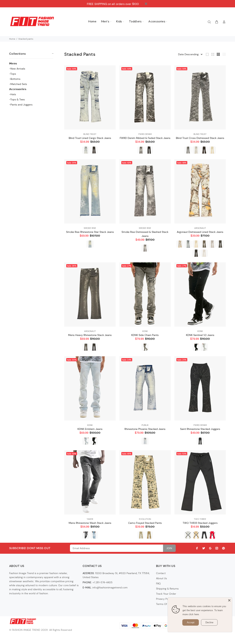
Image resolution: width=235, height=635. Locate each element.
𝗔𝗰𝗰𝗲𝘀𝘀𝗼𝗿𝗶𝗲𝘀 (17, 89)
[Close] (229, 600)
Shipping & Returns (167, 588)
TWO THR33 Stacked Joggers (200, 523)
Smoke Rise (90, 228)
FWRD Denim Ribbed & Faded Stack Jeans (145, 138)
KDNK (145, 331)
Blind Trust (89, 134)
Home (12, 38)
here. (197, 614)
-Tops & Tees (17, 99)
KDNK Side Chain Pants (145, 335)
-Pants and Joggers (20, 104)
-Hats (12, 94)
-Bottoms (14, 79)
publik (145, 425)
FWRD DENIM (145, 134)
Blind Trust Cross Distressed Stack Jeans (200, 138)
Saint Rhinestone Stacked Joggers (200, 429)
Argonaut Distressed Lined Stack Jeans (200, 232)
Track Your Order (166, 593)
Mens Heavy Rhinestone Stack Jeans (90, 335)
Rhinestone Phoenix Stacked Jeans (144, 429)
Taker (90, 519)
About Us (161, 578)
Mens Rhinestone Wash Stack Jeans (90, 523)
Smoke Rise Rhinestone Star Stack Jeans (90, 232)
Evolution (145, 519)
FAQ (158, 583)
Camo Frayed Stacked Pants (145, 523)
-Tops (12, 73)
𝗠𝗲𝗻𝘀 (13, 63)
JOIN (169, 548)
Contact (161, 573)
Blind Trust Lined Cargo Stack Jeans (90, 138)
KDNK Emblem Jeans (89, 429)
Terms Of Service (166, 604)
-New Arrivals (17, 68)
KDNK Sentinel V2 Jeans (200, 335)
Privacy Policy (164, 599)
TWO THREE (200, 519)
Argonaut (200, 228)
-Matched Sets (18, 84)
